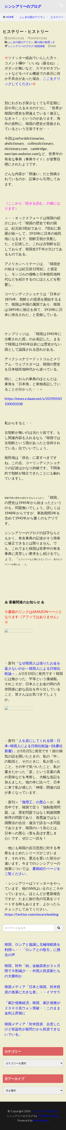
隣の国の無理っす (44, 42)
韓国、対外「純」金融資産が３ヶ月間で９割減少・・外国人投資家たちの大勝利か (32, 970)
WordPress (40, 1120)
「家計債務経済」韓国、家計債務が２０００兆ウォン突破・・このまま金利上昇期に (32, 1008)
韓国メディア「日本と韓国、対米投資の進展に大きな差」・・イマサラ (32, 989)
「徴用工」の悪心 (32, 802)
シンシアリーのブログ (23, 6)
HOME (10, 17)
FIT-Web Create (48, 1115)
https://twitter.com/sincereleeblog (31, 914)
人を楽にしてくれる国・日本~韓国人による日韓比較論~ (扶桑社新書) (34, 745)
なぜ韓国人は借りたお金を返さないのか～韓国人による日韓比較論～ (32, 668)
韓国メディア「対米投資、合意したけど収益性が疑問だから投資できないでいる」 (32, 1029)
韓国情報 (39, 46)
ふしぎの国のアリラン (32, 17)
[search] (58, 928)
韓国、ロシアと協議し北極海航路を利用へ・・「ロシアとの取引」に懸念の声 (32, 949)
